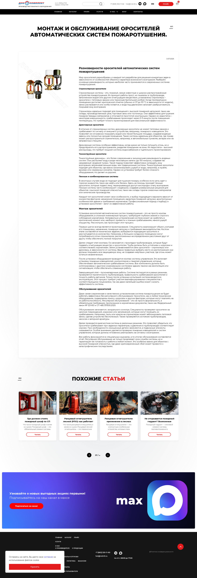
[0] (177, 4)
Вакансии (82, 561)
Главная (58, 12)
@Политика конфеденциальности (161, 552)
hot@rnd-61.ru (131, 4)
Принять (34, 567)
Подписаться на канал (26, 506)
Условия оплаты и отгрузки (66, 557)
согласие (48, 557)
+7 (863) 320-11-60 (117, 4)
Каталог (73, 12)
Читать (37, 435)
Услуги (99, 12)
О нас (112, 12)
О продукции (77, 548)
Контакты (138, 12)
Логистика (71, 561)
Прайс (166, 4)
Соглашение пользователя (66, 571)
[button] (89, 455)
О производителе (62, 548)
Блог (124, 12)
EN (152, 4)
